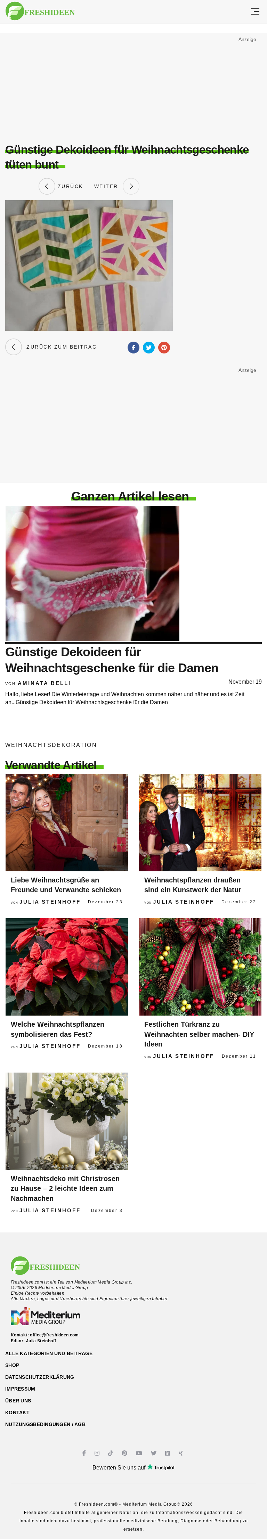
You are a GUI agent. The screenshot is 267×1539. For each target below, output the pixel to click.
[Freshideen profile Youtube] (140, 1453)
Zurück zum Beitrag (59, 347)
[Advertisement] (133, 85)
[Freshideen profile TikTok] (111, 1453)
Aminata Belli (44, 683)
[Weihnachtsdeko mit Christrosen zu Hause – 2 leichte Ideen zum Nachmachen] (67, 1121)
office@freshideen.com (54, 1335)
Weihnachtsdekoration (51, 745)
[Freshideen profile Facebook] (85, 1453)
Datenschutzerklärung (39, 1377)
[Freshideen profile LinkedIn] (168, 1453)
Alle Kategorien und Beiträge (48, 1353)
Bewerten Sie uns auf (119, 1468)
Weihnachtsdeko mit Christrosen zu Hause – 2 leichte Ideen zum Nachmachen (65, 1188)
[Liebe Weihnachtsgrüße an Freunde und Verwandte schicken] (67, 822)
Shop (12, 1365)
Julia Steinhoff (50, 902)
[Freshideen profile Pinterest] (125, 1453)
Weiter (108, 186)
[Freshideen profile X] (154, 1453)
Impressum (20, 1389)
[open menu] (255, 12)
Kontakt (17, 1412)
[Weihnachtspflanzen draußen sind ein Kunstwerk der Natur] (200, 822)
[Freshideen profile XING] (182, 1453)
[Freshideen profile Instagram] (98, 1453)
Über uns (18, 1400)
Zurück (69, 186)
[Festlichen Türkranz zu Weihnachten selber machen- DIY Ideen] (200, 967)
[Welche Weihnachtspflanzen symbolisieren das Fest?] (67, 967)
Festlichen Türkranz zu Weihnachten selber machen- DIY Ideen (199, 1034)
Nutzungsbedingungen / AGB (45, 1424)
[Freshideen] (40, 11)
